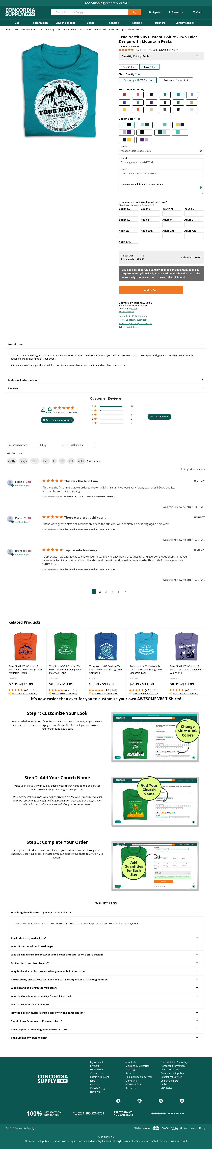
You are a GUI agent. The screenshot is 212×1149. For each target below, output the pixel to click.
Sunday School (185, 22)
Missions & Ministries (137, 1065)
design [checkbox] (23, 461)
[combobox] (51, 445)
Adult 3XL (168, 230)
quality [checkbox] (11, 461)
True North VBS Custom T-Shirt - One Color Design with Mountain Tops (146, 669)
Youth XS (124, 208)
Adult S (145, 219)
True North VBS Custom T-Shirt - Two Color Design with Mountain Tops (65, 669)
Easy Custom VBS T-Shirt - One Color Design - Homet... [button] (88, 496)
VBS (17, 22)
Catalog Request (99, 1076)
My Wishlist (96, 1069)
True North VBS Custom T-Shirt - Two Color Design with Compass (106, 669)
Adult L (188, 219)
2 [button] (100, 591)
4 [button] (112, 591)
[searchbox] (21, 445)
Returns (129, 1073)
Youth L (189, 208)
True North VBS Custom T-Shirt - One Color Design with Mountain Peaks (25, 669)
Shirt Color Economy (131, 89)
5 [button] (118, 591)
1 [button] (94, 591)
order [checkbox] (81, 461)
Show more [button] (93, 461)
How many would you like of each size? (143, 203)
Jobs (92, 1080)
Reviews (95, 1091)
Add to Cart (151, 290)
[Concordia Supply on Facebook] (118, 1101)
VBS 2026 (166, 1088)
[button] (161, 56)
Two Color (149, 67)
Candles (114, 22)
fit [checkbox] (54, 461)
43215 (134, 308)
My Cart (94, 1065)
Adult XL (124, 230)
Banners (160, 22)
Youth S (145, 208)
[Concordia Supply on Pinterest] (161, 1101)
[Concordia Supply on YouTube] (182, 1101)
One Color (128, 67)
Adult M (167, 219)
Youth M (167, 208)
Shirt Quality (149, 74)
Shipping (130, 1069)
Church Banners (169, 1080)
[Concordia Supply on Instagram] (139, 1101)
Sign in (156, 12)
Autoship (95, 1084)
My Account (96, 1062)
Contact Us (96, 1073)
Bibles (90, 22)
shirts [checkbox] (46, 461)
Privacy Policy (133, 1084)
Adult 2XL (147, 230)
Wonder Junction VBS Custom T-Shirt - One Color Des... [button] (88, 529)
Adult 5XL (125, 241)
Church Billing (97, 1088)
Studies (137, 22)
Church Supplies (65, 22)
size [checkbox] (62, 461)
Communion (40, 22)
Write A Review (159, 416)
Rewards (177, 12)
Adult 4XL (190, 230)
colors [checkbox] (34, 461)
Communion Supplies (172, 1073)
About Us (130, 1062)
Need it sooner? (126, 311)
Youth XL (124, 219)
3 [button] (106, 591)
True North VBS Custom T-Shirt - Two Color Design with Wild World (186, 669)
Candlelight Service (171, 1076)
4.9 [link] (137, 49)
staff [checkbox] (71, 461)
